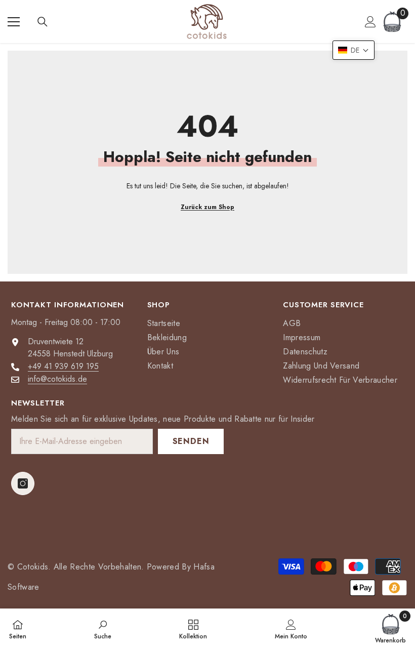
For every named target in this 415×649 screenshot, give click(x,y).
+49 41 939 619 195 (63, 366)
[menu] (14, 22)
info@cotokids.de (57, 379)
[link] (102, 629)
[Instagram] (22, 483)
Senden (191, 441)
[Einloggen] (370, 21)
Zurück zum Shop (207, 207)
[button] (353, 50)
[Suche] (42, 22)
